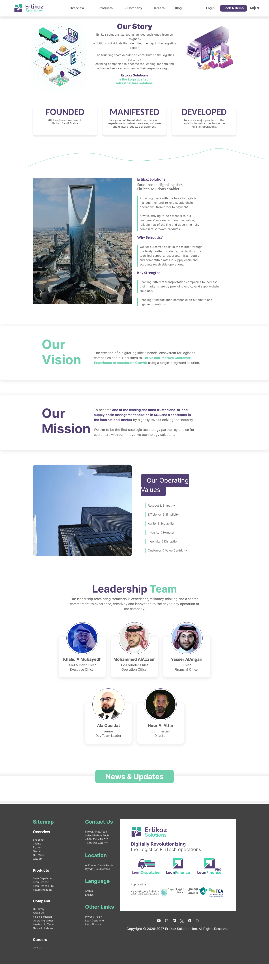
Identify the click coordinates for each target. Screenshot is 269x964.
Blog (178, 8)
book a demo (233, 8)
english (89, 894)
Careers (158, 8)
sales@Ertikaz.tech (97, 835)
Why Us (37, 858)
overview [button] (76, 8)
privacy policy (93, 916)
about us (38, 912)
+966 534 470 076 (96, 843)
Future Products (42, 889)
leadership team (43, 924)
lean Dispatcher (43, 878)
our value (38, 855)
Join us (37, 947)
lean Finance (41, 882)
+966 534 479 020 (96, 839)
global (36, 851)
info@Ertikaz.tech (96, 831)
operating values (43, 920)
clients (37, 843)
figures (37, 847)
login (210, 8)
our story (38, 908)
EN (257, 8)
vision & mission (42, 916)
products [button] (105, 8)
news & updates (43, 928)
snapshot (38, 839)
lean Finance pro (43, 885)
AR (252, 8)
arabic (89, 890)
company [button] (134, 8)
